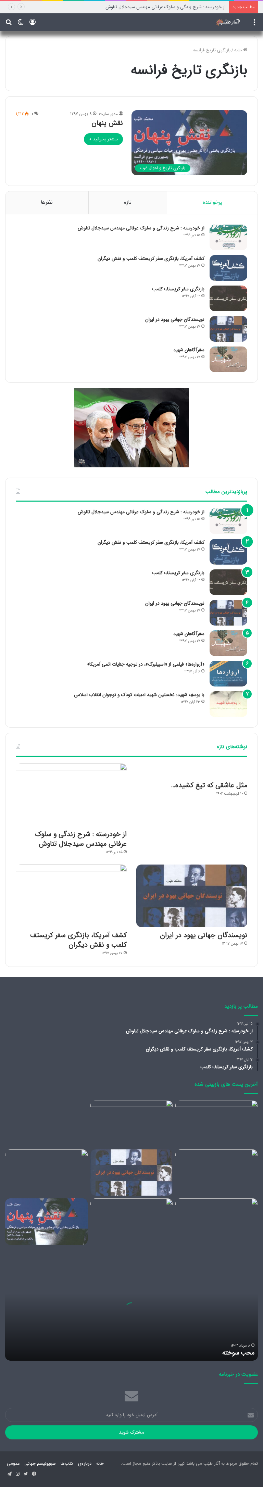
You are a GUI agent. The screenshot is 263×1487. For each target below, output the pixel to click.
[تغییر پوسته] (20, 25)
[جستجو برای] (8, 25)
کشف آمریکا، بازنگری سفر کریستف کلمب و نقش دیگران (151, 258)
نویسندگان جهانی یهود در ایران (174, 319)
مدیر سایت (108, 114)
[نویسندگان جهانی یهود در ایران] (228, 329)
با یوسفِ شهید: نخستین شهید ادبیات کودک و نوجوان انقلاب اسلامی (139, 694)
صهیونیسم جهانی (40, 1463)
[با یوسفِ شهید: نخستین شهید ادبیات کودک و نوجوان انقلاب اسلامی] (228, 704)
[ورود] (32, 25)
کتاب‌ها (67, 1463)
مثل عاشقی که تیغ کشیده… (209, 785)
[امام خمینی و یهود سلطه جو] (131, 1221)
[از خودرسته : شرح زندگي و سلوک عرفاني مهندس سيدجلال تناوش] (228, 237)
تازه (128, 202)
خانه (238, 50)
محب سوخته (238, 1353)
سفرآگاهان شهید (188, 350)
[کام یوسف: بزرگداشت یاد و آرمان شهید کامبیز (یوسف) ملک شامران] (216, 1172)
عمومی (13, 1463)
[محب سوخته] (216, 1123)
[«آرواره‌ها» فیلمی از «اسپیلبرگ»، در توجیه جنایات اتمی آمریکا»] (228, 673)
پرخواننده (212, 202)
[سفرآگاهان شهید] (228, 359)
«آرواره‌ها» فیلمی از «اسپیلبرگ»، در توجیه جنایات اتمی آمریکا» (145, 664)
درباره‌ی (84, 1463)
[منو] (254, 25)
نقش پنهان (107, 123)
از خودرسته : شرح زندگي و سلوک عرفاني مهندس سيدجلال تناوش (165, 7)
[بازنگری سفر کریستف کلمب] (228, 298)
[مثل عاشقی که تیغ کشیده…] (191, 770)
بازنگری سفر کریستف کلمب (178, 289)
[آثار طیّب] (229, 22)
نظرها (47, 202)
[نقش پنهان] (46, 1221)
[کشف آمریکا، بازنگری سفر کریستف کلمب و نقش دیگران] (228, 268)
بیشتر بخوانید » (103, 139)
